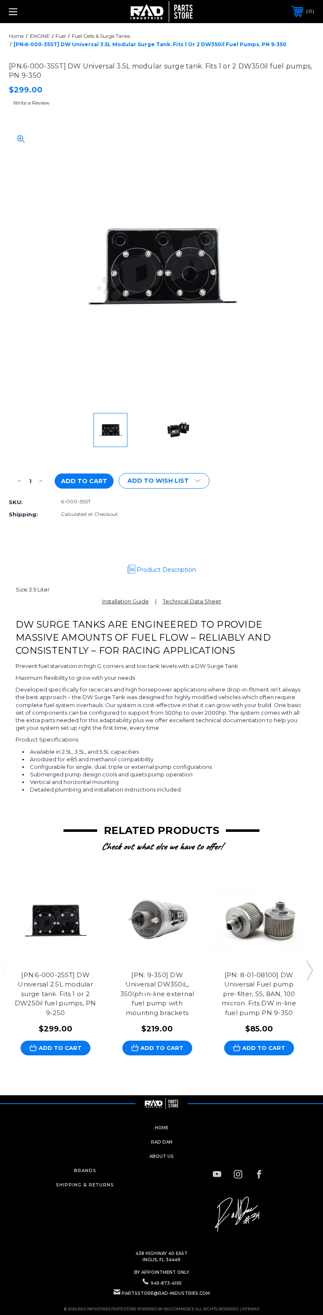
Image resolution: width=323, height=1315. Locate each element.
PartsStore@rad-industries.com (166, 1293)
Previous (5, 970)
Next (309, 970)
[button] (238, 1214)
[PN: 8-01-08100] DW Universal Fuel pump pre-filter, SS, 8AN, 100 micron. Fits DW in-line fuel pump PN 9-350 (259, 994)
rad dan (161, 1142)
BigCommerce (179, 1309)
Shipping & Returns (85, 1185)
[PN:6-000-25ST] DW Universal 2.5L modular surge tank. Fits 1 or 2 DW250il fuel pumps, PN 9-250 (55, 994)
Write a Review (31, 103)
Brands (85, 1170)
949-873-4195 (166, 1283)
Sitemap (250, 1309)
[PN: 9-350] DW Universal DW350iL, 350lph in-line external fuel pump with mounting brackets (157, 994)
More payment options (245, 478)
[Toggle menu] (39, 11)
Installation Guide (125, 601)
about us (161, 1156)
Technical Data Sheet (192, 601)
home (161, 1128)
